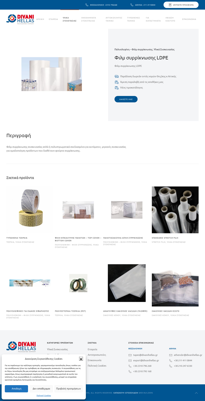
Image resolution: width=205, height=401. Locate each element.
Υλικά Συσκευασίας (70, 19)
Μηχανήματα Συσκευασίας (88, 19)
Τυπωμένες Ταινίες (133, 19)
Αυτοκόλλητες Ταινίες (114, 19)
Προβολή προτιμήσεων (68, 388)
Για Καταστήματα (153, 19)
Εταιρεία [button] (53, 19)
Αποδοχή (16, 388)
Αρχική (40, 19)
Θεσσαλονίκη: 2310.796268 (103, 5)
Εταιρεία (92, 349)
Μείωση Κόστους (170, 19)
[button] (81, 358)
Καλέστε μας (126, 99)
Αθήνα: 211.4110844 (145, 5)
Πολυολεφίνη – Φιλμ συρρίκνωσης (134, 49)
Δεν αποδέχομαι (41, 388)
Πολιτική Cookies (44, 395)
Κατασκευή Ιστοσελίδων (126, 392)
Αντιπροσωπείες (97, 354)
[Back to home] (20, 19)
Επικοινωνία (189, 19)
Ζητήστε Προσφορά (183, 5)
